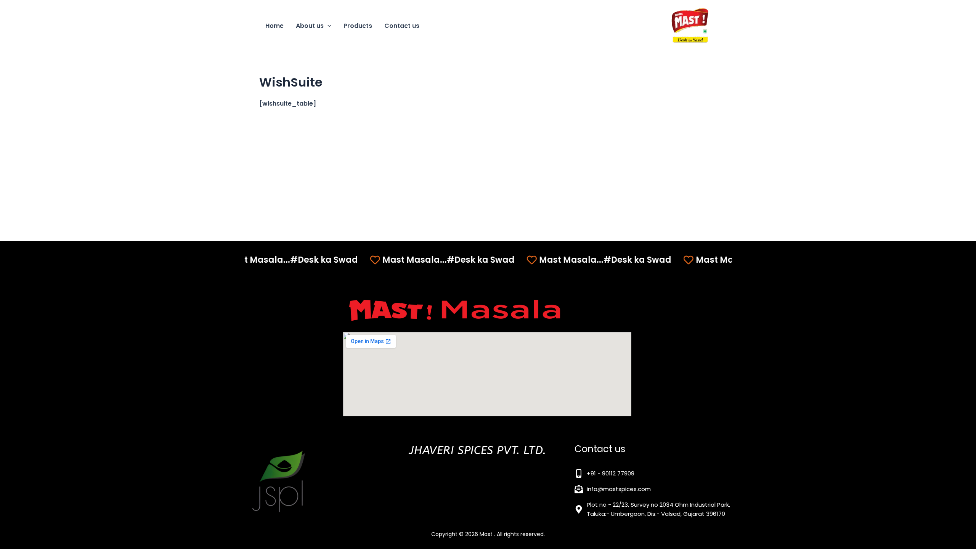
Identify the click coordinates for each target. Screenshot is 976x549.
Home (274, 25)
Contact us (401, 25)
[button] (327, 26)
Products (358, 25)
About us (310, 25)
